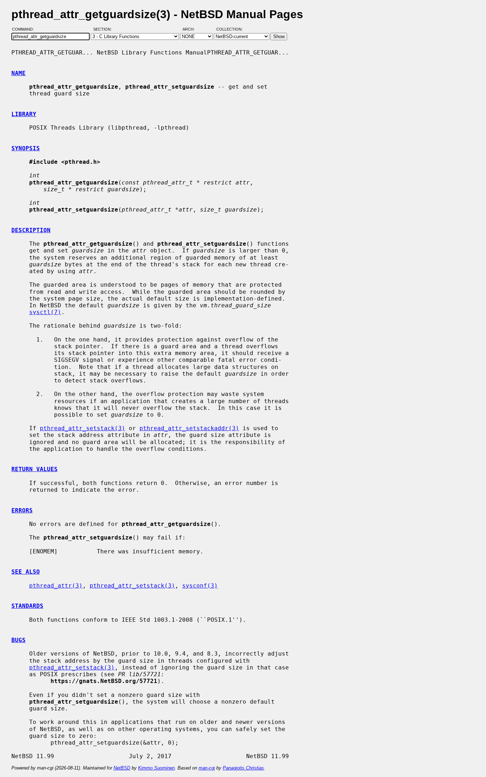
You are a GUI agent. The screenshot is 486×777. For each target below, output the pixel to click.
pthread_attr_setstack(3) (82, 428)
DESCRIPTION (31, 230)
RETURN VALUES (34, 469)
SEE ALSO (25, 571)
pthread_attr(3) (56, 585)
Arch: (192, 29)
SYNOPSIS (25, 148)
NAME (18, 73)
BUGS (18, 640)
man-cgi (207, 768)
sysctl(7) (45, 312)
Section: (104, 29)
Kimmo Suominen (156, 768)
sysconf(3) (200, 585)
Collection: (229, 29)
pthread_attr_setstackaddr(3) (189, 428)
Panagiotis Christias (243, 768)
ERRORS (22, 510)
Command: (25, 29)
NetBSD (121, 768)
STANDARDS (27, 606)
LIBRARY (23, 114)
